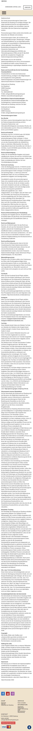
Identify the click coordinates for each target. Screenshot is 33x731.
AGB (19, 710)
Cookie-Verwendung (23, 709)
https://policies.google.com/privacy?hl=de (16, 388)
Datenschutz (21, 707)
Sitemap (3, 704)
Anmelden (27, 7)
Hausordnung (21, 712)
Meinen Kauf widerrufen (8, 723)
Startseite (3, 702)
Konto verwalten (22, 702)
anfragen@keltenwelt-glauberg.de (9, 719)
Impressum (20, 706)
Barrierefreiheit (21, 711)
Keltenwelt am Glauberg (7, 705)
